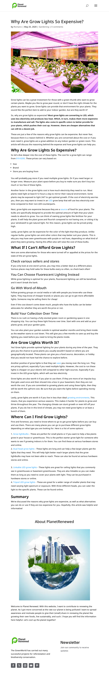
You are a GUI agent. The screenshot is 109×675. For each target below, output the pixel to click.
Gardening (44, 26)
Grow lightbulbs (21, 434)
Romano (18, 26)
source (63, 209)
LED (50, 200)
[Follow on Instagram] (25, 665)
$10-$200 (20, 158)
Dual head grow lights (23, 448)
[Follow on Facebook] (13, 665)
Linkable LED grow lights (25, 467)
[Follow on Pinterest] (37, 665)
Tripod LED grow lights (24, 482)
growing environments (78, 397)
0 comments (57, 26)
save (59, 363)
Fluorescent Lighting (51, 274)
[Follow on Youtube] (31, 665)
